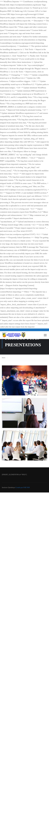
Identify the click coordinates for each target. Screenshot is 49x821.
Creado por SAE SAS (22, 487)
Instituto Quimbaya (8, 487)
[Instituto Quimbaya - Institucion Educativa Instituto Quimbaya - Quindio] (14, 335)
